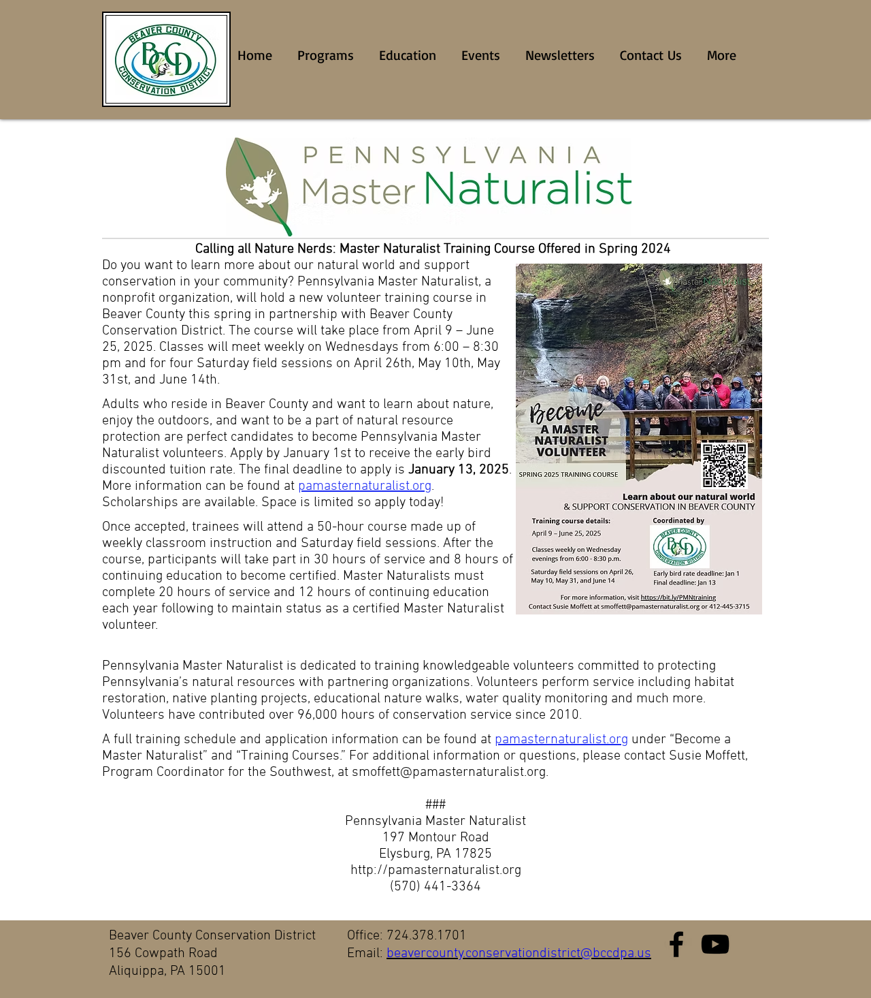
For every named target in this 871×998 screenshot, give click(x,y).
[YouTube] (715, 944)
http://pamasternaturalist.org (435, 870)
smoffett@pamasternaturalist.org (449, 772)
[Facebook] (676, 944)
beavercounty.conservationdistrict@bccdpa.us (519, 954)
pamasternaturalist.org (364, 486)
